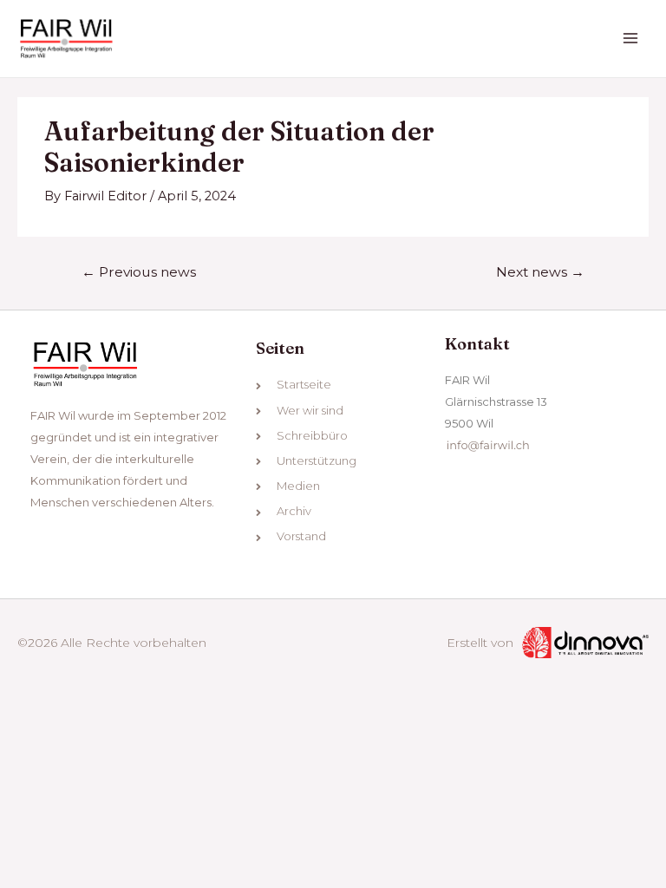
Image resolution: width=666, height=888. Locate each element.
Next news (540, 272)
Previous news (139, 272)
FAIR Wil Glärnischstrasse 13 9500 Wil (496, 401)
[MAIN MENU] (630, 39)
